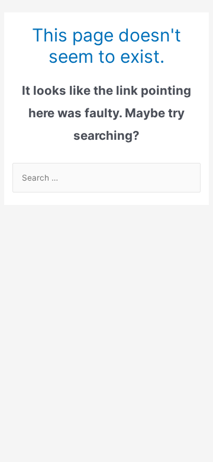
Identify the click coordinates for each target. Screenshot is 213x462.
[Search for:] (106, 177)
